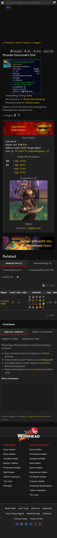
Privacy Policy (20, 518)
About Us (35, 508)
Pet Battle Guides (38, 476)
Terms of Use (36, 518)
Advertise (47, 508)
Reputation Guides (38, 472)
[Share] (54, 2)
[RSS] (40, 524)
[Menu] (2, 2)
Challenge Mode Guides (41, 485)
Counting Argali (4, 302)
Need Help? (10, 508)
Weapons (27, 42)
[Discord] (17, 524)
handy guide (46, 359)
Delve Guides (9, 454)
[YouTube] (36, 524)
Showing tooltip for (15, 102)
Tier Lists (7, 481)
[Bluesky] (26, 524)
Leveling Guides (10, 458)
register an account (35, 416)
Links (38, 51)
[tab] (14, 263)
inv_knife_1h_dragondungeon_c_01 (31, 151)
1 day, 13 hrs (19, 164)
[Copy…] (44, 285)
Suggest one (34, 228)
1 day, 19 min (19, 160)
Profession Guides (12, 467)
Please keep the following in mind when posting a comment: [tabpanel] (27, 382)
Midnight (7, 485)
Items (18, 42)
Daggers (37, 42)
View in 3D (48, 51)
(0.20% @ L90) (30, 82)
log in (24, 416)
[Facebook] (31, 524)
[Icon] (7, 64)
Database (9, 42)
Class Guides (9, 449)
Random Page (33, 513)
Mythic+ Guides (10, 463)
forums (37, 369)
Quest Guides (36, 467)
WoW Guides (9, 445)
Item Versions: (12, 99)
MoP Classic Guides (39, 445)
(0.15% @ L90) (26, 85)
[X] (22, 524)
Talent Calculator (11, 476)
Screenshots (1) (28, 178)
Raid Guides (8, 472)
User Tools (23, 508)
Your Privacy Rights (15, 513)
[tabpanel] (28, 300)
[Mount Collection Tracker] (28, 243)
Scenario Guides (37, 481)
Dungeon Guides (37, 458)
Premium (47, 513)
